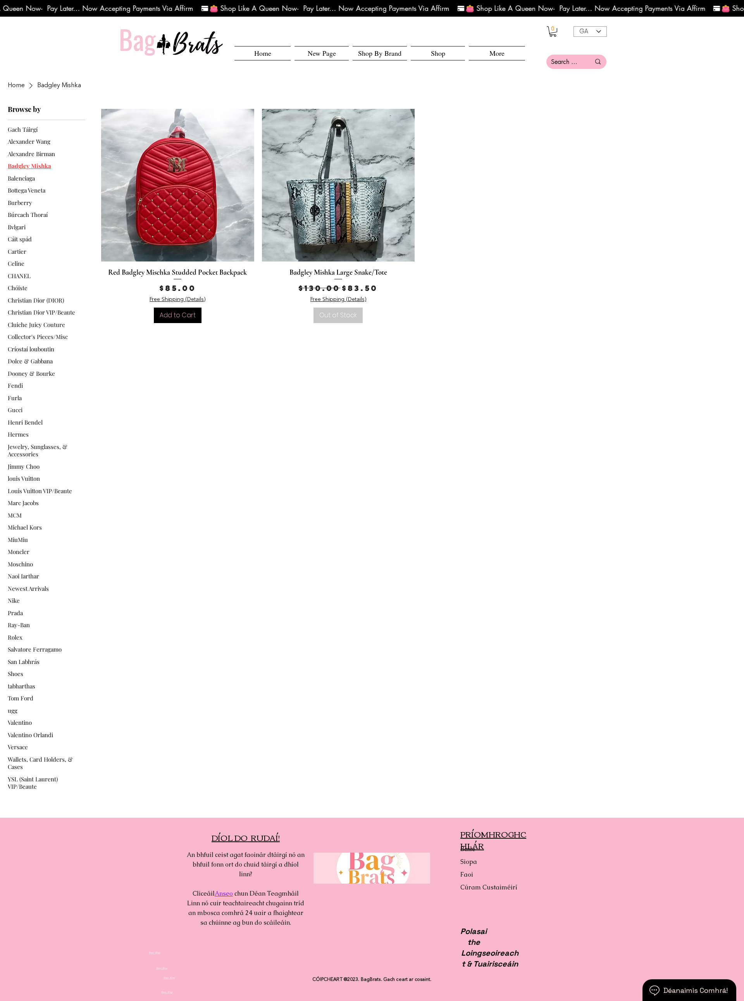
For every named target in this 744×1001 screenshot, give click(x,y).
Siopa (468, 862)
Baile (467, 849)
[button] (438, 53)
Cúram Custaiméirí (487, 887)
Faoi (466, 874)
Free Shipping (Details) (177, 299)
